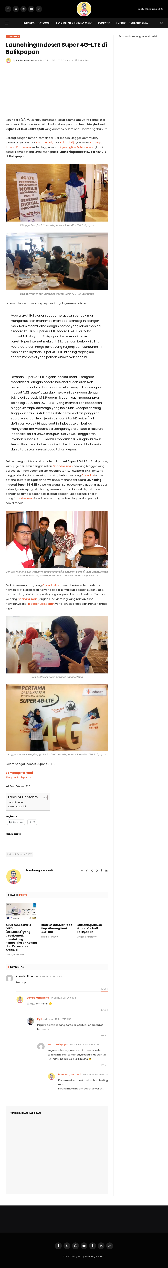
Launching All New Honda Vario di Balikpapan (89, 928)
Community (13, 36)
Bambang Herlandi (25, 60)
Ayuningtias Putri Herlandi (77, 147)
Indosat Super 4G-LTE (19, 854)
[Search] (161, 23)
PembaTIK (104, 22)
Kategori (44, 22)
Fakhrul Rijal (68, 142)
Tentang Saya (138, 22)
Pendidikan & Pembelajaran (74, 22)
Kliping (121, 22)
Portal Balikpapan (27, 976)
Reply (103, 988)
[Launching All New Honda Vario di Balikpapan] (92, 911)
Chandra (87, 475)
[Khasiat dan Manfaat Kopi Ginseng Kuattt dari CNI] (57, 911)
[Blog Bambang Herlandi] (84, 9)
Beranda (29, 22)
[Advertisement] (57, 88)
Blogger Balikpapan (41, 604)
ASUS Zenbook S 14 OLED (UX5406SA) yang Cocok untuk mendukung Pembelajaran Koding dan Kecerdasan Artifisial (21, 937)
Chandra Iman (63, 466)
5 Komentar (67, 60)
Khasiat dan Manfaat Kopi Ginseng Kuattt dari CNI (56, 928)
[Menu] (7, 23)
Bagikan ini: (16, 802)
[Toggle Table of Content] (43, 797)
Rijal (39, 1019)
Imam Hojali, (44, 142)
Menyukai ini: (18, 806)
